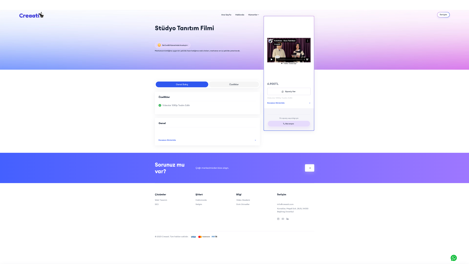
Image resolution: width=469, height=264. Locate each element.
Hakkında (239, 14)
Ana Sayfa (226, 14)
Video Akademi (243, 200)
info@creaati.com (285, 204)
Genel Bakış (182, 84)
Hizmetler (252, 14)
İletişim (199, 204)
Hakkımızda (201, 200)
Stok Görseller (243, 204)
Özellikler (234, 84)
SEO (157, 204)
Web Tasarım (161, 200)
